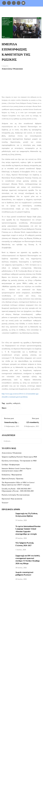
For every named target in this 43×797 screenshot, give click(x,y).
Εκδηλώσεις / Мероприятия (12, 475)
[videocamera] (23, 3)
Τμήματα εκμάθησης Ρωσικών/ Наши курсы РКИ (19, 457)
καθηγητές (16, 403)
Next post (35, 418)
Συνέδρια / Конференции (11, 464)
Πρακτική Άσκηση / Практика (12, 478)
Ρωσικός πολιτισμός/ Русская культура (16, 495)
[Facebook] (4, 3)
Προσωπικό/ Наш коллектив (12, 499)
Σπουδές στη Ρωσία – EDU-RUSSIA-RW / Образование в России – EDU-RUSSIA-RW (18, 490)
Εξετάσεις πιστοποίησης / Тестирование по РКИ (19, 461)
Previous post (9, 418)
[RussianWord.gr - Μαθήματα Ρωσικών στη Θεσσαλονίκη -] (14, 11)
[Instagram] (9, 3)
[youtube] (19, 3)
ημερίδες (9, 403)
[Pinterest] (19, 408)
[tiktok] (14, 3)
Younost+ (5, 503)
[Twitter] (14, 408)
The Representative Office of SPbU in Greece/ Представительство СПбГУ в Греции (18, 484)
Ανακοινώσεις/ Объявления (12, 69)
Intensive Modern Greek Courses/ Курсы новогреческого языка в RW (16, 470)
